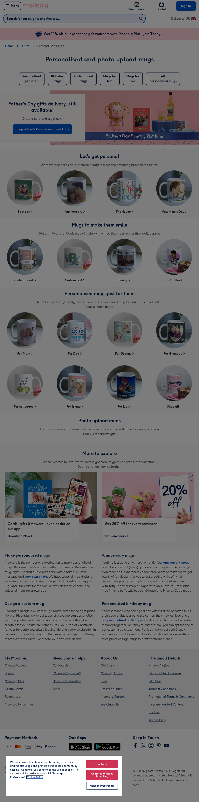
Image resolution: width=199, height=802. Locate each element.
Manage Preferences (101, 785)
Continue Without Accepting (102, 775)
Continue (102, 764)
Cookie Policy (35, 777)
